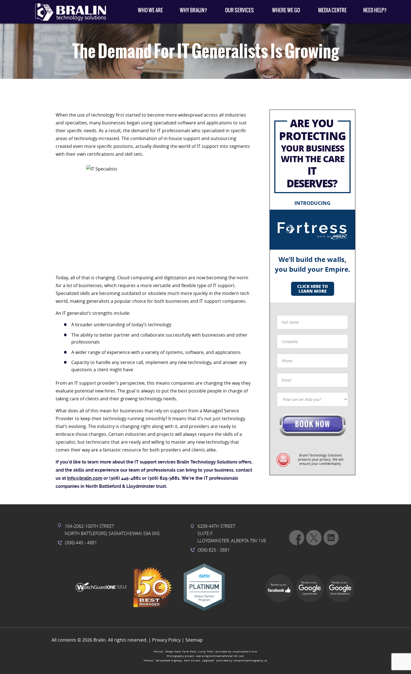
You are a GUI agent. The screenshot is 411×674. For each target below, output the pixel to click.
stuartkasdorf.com (245, 651)
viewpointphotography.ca (250, 660)
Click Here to (312, 288)
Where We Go (286, 10)
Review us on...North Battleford (340, 588)
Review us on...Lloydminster (309, 588)
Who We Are (150, 10)
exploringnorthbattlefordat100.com (220, 656)
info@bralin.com (84, 478)
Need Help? (375, 10)
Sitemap (194, 640)
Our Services (239, 10)
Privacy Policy (166, 640)
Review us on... (279, 585)
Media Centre (332, 10)
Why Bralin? (193, 10)
